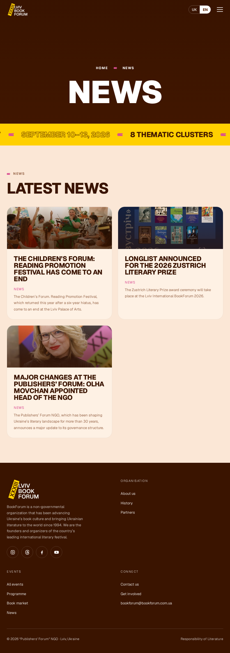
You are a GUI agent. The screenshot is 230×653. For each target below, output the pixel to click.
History (127, 503)
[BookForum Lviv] (17, 10)
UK (194, 9)
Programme (16, 593)
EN (205, 9)
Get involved (131, 593)
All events (15, 584)
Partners (128, 512)
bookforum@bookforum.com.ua (146, 603)
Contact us (130, 584)
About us (128, 493)
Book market (17, 603)
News (12, 612)
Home (102, 68)
